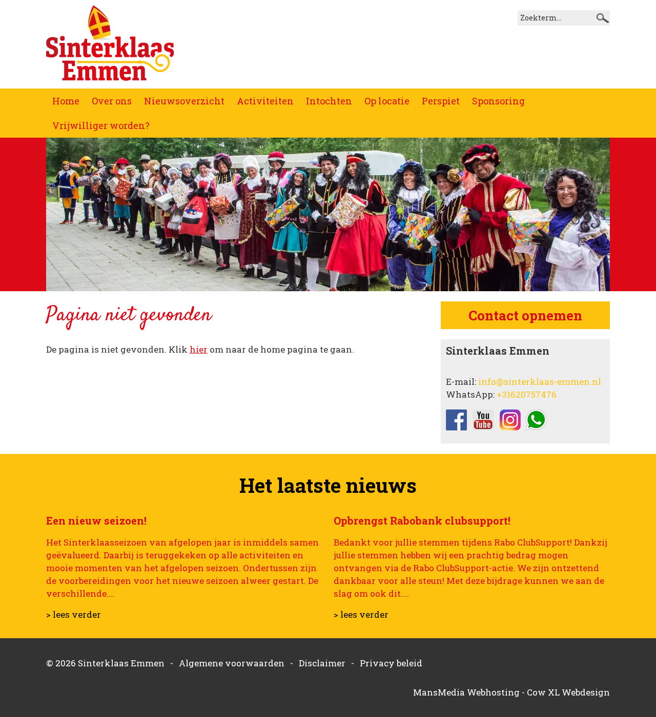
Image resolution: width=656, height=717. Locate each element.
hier (199, 349)
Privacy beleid (391, 663)
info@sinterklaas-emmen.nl (539, 381)
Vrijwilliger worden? (101, 125)
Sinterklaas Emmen (121, 663)
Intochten (329, 101)
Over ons (112, 101)
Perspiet (441, 101)
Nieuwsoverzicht (184, 101)
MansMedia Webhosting (466, 692)
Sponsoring (498, 101)
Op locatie (386, 101)
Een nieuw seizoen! (96, 520)
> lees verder (73, 614)
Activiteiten (265, 101)
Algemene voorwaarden (231, 663)
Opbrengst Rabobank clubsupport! (422, 520)
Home (65, 101)
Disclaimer (322, 663)
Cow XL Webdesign (568, 692)
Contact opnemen (525, 315)
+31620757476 (527, 394)
